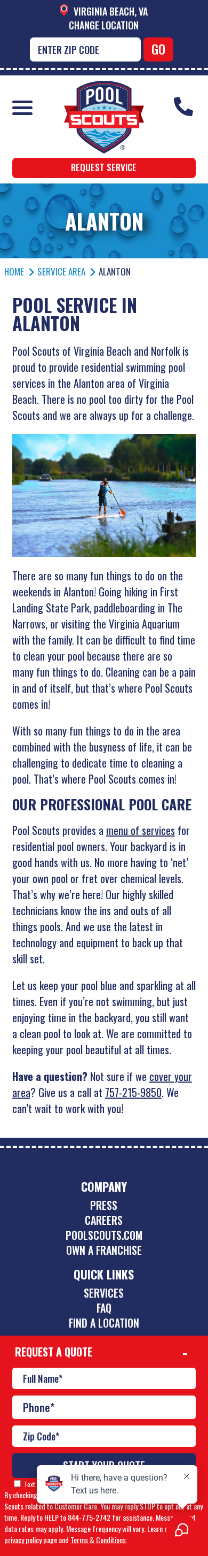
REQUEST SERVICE (104, 167)
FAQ (104, 1307)
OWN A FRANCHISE (104, 1250)
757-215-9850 (133, 1092)
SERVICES (104, 1292)
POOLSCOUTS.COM (104, 1235)
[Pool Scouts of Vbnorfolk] (104, 88)
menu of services (140, 830)
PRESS (103, 1205)
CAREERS (104, 1220)
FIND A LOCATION (104, 1322)
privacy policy (23, 1539)
